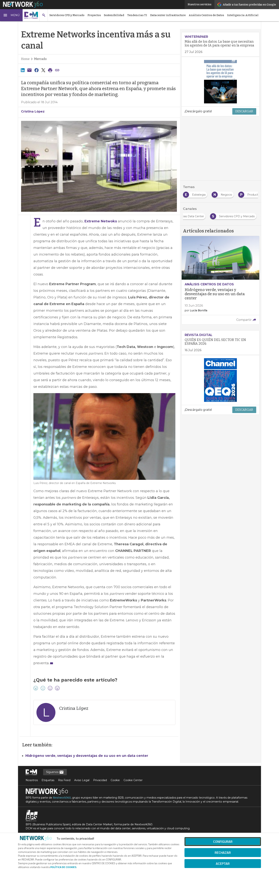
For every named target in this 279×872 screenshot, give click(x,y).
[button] (11, 15)
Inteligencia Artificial (243, 15)
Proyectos (94, 15)
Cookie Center (133, 780)
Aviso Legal (81, 780)
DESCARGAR (244, 111)
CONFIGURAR (222, 841)
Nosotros (32, 780)
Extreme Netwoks (100, 221)
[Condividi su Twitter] (43, 70)
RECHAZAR (223, 852)
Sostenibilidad (114, 15)
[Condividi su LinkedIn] (23, 70)
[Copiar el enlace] (57, 70)
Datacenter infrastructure (168, 15)
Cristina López (33, 111)
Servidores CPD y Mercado (66, 15)
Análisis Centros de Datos (206, 15)
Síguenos (52, 772)
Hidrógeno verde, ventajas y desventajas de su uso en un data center (86, 756)
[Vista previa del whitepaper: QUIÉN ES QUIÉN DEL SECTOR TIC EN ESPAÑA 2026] (220, 380)
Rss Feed (64, 780)
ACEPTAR (223, 863)
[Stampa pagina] (50, 70)
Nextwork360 (62, 797)
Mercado (40, 59)
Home (25, 59)
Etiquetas (48, 780)
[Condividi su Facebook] (36, 70)
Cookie (115, 780)
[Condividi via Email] (29, 70)
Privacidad (100, 780)
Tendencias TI (137, 15)
